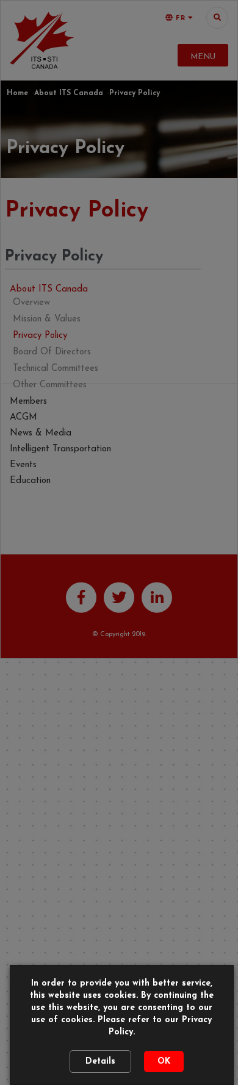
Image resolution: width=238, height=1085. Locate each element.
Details (100, 1061)
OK (163, 1061)
